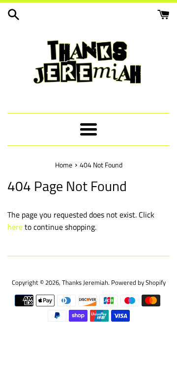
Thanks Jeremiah (85, 282)
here (15, 227)
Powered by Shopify (138, 282)
